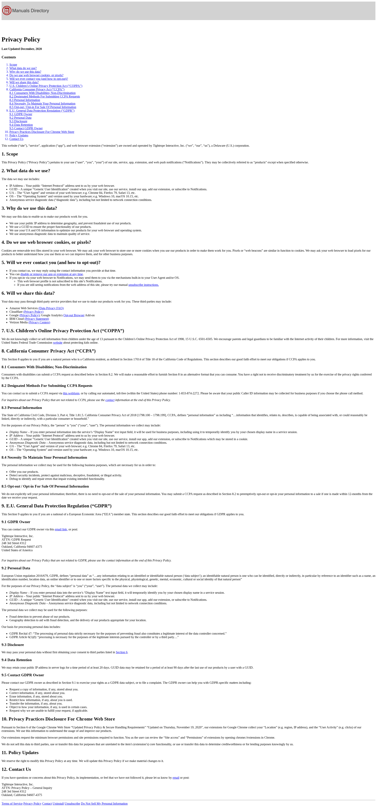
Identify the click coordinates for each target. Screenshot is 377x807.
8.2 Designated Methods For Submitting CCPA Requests (44, 96)
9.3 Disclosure (18, 121)
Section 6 (121, 652)
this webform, (71, 393)
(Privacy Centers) (39, 322)
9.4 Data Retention (21, 124)
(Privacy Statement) (37, 318)
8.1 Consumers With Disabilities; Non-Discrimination (42, 93)
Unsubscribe (72, 803)
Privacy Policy (32, 803)
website (57, 342)
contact (109, 400)
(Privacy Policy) (33, 311)
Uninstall (58, 803)
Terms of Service (12, 803)
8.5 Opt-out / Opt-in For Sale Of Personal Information (42, 107)
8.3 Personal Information (24, 100)
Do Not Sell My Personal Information (104, 803)
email (176, 777)
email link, (61, 529)
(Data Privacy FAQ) (51, 308)
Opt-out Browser (73, 315)
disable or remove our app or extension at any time (51, 274)
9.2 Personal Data (20, 117)
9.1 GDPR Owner (20, 114)
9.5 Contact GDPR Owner (26, 128)
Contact (47, 803)
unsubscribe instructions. (143, 284)
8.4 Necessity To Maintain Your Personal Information (42, 103)
